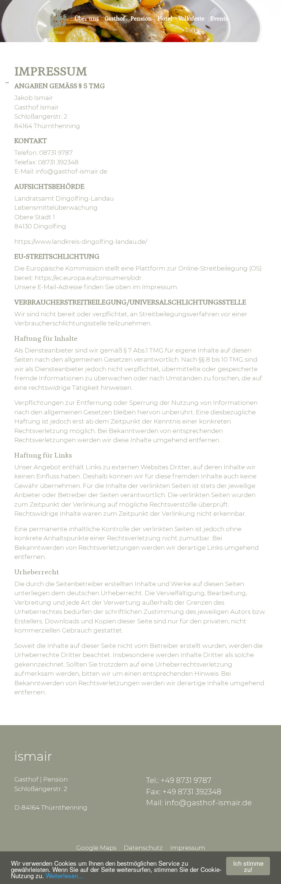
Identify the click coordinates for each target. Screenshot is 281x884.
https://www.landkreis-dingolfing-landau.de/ (80, 241)
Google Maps (96, 847)
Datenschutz (143, 847)
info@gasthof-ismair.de (71, 171)
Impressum (187, 847)
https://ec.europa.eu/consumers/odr (88, 277)
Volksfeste (191, 18)
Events (219, 18)
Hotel (165, 18)
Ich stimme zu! (248, 866)
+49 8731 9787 (186, 780)
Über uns (87, 18)
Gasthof (115, 18)
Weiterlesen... (64, 875)
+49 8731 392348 (191, 791)
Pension (141, 18)
